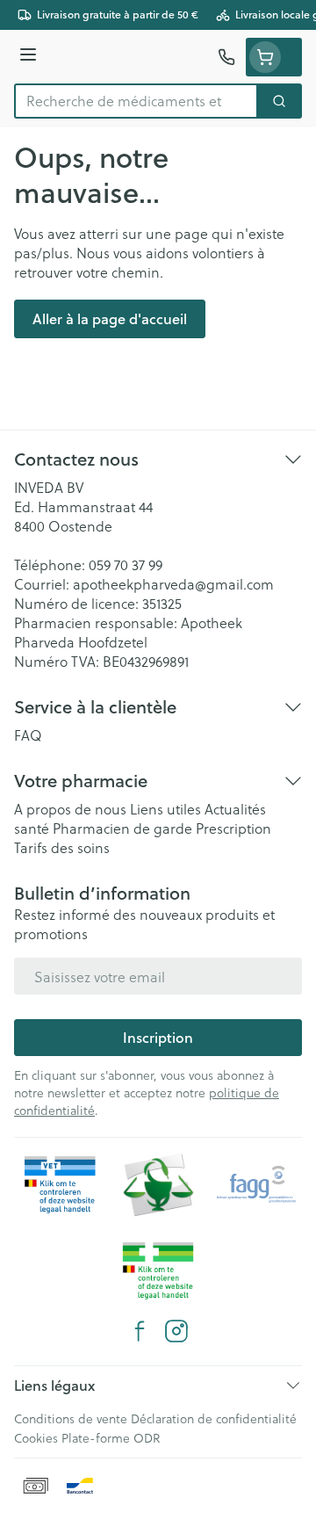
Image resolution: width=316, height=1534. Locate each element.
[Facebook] (139, 1331)
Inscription (158, 1037)
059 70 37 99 (125, 564)
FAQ (28, 735)
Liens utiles (165, 809)
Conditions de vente (70, 1418)
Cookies (36, 1438)
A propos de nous (70, 809)
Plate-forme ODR (110, 1438)
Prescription (233, 828)
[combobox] (136, 101)
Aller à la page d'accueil (109, 318)
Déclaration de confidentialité (214, 1418)
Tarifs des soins (62, 847)
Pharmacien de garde (122, 828)
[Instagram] (176, 1331)
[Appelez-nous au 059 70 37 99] (226, 57)
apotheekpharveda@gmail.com (173, 584)
